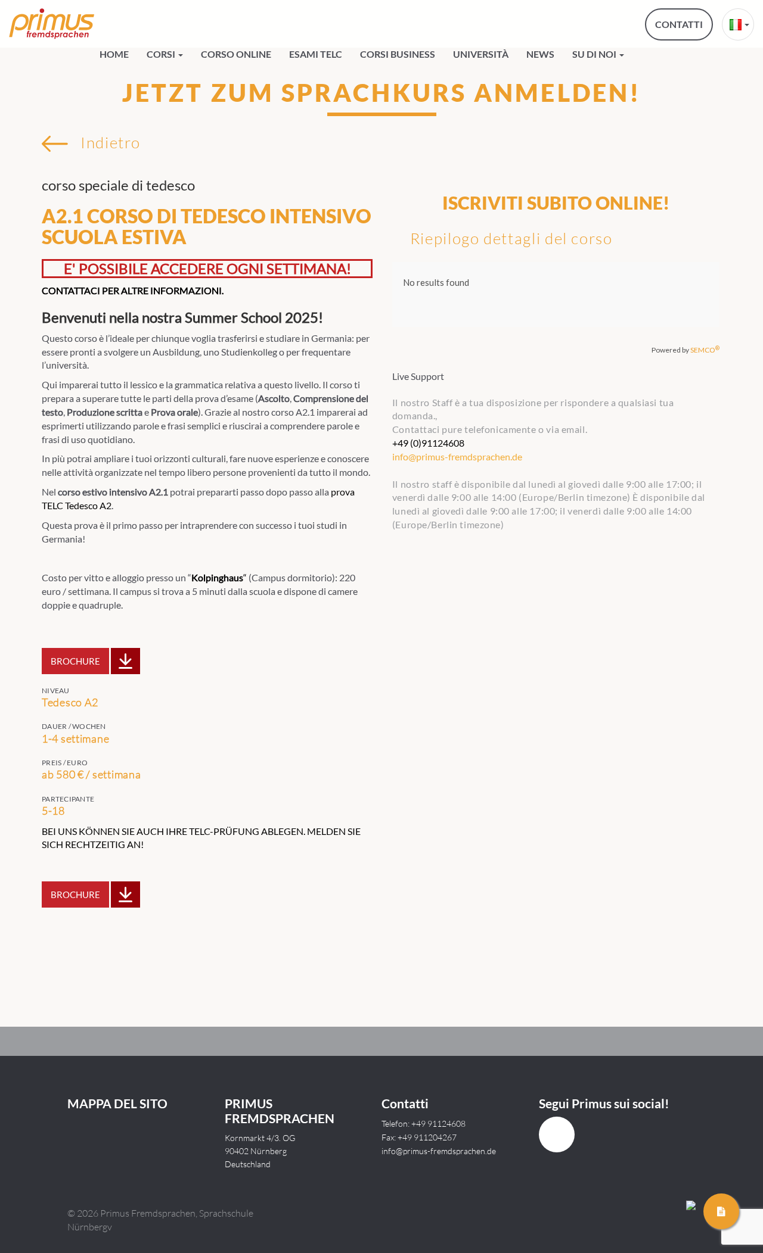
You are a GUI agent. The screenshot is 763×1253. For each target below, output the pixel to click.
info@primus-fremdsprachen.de (439, 1151)
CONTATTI (679, 24)
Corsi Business (397, 54)
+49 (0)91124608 (428, 442)
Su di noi (595, 54)
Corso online (236, 54)
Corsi (162, 54)
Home (114, 54)
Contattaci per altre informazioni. (133, 290)
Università (480, 54)
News (540, 54)
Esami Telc (315, 54)
